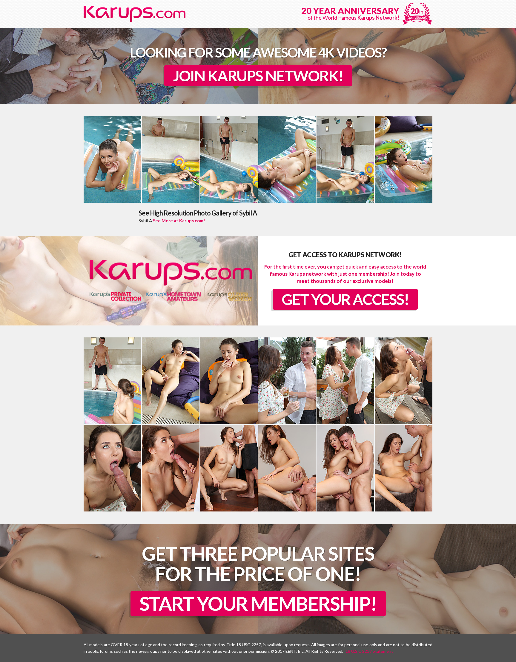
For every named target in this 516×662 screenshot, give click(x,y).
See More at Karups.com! (179, 220)
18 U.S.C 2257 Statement (369, 651)
